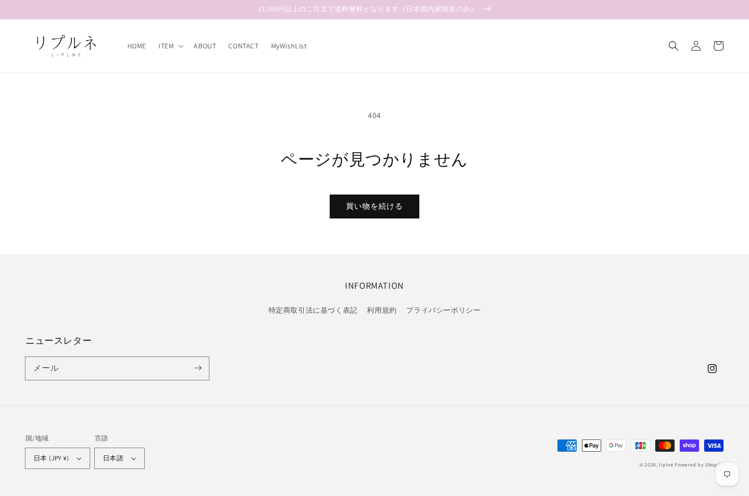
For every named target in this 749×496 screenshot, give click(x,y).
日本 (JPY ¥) (51, 458)
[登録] (197, 368)
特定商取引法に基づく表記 (313, 310)
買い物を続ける (374, 206)
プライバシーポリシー (443, 310)
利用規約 (381, 310)
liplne (666, 464)
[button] (170, 46)
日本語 (113, 458)
